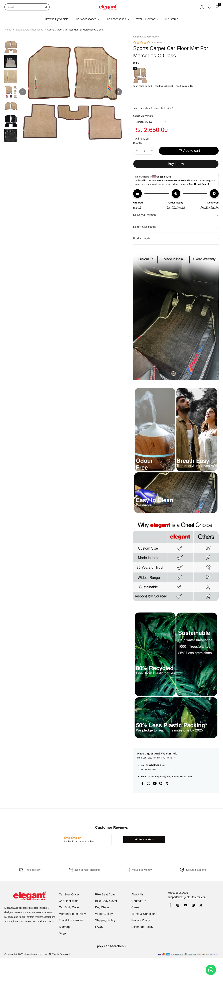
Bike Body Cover (106, 901)
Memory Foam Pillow (73, 913)
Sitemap (64, 927)
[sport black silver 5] (142, 97)
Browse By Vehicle (56, 19)
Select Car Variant (143, 115)
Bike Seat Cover (106, 894)
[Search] (46, 6)
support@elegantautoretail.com (173, 776)
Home (8, 29)
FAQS (99, 927)
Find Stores (171, 19)
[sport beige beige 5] (142, 75)
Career (135, 907)
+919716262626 (149, 769)
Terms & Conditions (144, 913)
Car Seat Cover (69, 894)
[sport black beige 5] (163, 97)
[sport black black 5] (164, 75)
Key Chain (102, 907)
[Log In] (202, 7)
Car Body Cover (69, 907)
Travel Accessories (71, 920)
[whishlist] (209, 7)
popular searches (111, 946)
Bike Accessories (116, 19)
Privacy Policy (140, 920)
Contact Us (138, 901)
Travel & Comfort (145, 19)
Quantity (137, 143)
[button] (141, 42)
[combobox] (27, 6)
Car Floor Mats (68, 901)
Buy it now (176, 164)
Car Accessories (86, 19)
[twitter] (200, 905)
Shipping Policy (105, 920)
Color (136, 63)
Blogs (62, 933)
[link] (170, 905)
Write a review (144, 839)
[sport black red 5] (184, 75)
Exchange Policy (142, 927)
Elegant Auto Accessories (30, 29)
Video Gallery (104, 913)
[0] (217, 6)
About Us (137, 894)
